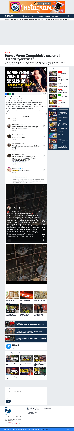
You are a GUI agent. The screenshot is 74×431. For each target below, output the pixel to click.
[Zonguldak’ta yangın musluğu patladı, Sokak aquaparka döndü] (40, 358)
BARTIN (42, 19)
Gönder (8, 401)
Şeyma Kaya (8, 96)
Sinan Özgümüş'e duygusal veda (63, 74)
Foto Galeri (34, 16)
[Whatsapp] (19, 423)
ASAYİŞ (52, 19)
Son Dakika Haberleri (32, 414)
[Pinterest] (10, 423)
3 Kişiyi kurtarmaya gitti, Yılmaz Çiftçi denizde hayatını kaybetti (63, 85)
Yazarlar (27, 16)
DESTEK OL (55, 16)
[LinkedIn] (14, 423)
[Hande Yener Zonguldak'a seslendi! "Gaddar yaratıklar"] (26, 79)
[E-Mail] (13, 348)
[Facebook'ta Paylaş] (6, 94)
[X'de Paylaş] (8, 94)
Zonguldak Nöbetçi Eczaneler (34, 407)
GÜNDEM (19, 19)
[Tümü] (67, 69)
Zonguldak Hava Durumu (33, 408)
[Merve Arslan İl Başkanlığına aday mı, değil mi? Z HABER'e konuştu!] (26, 371)
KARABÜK (47, 19)
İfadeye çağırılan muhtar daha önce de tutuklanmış (63, 80)
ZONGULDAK (25, 19)
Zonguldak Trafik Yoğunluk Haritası (35, 411)
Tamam (68, 429)
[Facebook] (6, 423)
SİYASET (57, 19)
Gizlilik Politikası (47, 408)
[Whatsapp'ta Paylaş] (10, 94)
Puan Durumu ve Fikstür (32, 412)
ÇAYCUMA (37, 19)
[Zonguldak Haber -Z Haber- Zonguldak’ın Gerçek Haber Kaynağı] (9, 16)
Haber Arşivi (30, 416)
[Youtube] (16, 423)
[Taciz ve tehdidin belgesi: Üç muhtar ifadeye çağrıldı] (40, 371)
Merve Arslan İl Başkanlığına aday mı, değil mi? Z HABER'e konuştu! (26, 377)
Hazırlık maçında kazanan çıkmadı (63, 97)
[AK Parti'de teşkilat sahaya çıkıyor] (26, 358)
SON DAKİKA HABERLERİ (10, 19)
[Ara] (68, 16)
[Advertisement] (37, 36)
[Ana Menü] (68, 19)
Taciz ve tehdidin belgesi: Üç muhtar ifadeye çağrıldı (39, 376)
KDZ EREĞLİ (31, 19)
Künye (58, 407)
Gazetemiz (47, 16)
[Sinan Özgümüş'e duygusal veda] (12, 358)
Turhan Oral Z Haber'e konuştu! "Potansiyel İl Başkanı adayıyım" (12, 377)
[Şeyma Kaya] (8, 346)
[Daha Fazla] (13, 94)
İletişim (41, 16)
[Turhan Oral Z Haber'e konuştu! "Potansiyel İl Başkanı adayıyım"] (12, 371)
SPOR (61, 19)
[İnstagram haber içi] (37, 7)
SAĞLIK (65, 19)
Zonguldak (8, 52)
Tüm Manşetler (31, 413)
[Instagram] (12, 423)
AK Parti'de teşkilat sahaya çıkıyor (62, 91)
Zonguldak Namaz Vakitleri (33, 409)
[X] (8, 423)
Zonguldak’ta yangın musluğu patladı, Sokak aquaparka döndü (40, 364)
